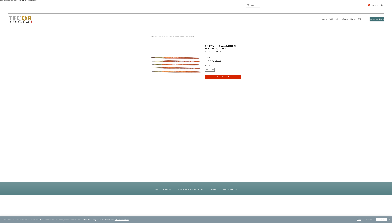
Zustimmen (381, 220)
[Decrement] (206, 69)
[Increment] (213, 69)
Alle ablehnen (369, 220)
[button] (382, 5)
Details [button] (359, 220)
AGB (156, 189)
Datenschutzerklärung (122, 220)
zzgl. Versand (217, 61)
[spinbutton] (210, 69)
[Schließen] (389, 219)
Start (152, 37)
